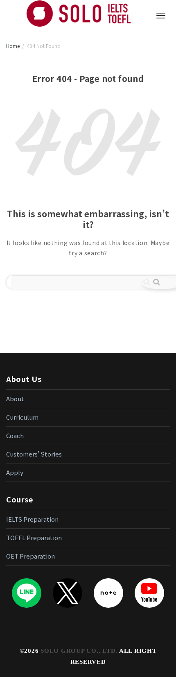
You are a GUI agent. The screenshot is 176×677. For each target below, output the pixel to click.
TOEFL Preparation (34, 537)
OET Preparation (30, 556)
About (15, 398)
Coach (15, 435)
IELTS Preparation (32, 519)
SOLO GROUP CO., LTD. (79, 650)
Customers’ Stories (34, 454)
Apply (14, 472)
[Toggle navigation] (161, 16)
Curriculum (22, 417)
